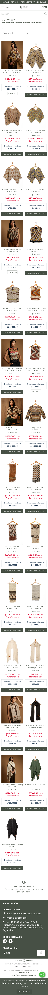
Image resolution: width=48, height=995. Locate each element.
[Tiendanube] (24, 961)
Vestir (10, 20)
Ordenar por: (7, 28)
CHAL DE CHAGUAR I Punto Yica (12, 488)
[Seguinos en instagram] (5, 941)
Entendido (24, 992)
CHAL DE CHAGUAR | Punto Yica (35, 548)
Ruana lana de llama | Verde (35, 786)
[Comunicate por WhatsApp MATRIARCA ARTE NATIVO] (42, 975)
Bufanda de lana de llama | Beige (12, 726)
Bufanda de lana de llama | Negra (35, 726)
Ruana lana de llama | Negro (12, 845)
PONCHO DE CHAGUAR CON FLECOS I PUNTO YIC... (12, 72)
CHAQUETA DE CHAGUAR (12, 429)
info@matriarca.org (16, 918)
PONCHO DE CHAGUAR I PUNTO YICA (36, 72)
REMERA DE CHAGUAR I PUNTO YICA (12, 310)
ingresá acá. (24, 973)
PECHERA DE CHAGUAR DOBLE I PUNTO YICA (36, 310)
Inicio (4, 20)
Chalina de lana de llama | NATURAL (12, 667)
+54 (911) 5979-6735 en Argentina (23, 913)
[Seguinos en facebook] (11, 941)
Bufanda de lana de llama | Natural (35, 667)
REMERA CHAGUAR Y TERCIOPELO (12, 250)
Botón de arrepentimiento (24, 975)
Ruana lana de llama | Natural (12, 786)
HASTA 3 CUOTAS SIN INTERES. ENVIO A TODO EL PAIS (24, 2)
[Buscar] (45, 13)
